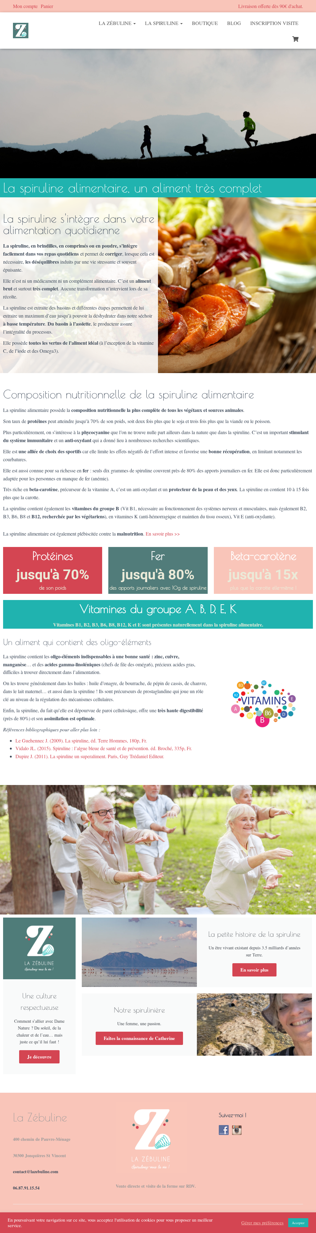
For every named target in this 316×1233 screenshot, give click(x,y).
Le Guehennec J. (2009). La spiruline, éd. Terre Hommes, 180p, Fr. (81, 740)
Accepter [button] (298, 1222)
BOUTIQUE (205, 23)
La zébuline (116, 23)
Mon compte (25, 6)
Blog (234, 23)
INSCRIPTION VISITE (274, 23)
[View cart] (295, 38)
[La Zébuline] (20, 30)
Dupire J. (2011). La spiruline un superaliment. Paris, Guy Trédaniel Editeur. (89, 756)
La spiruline (162, 23)
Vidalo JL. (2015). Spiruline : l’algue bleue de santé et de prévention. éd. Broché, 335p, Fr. (103, 748)
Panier (47, 6)
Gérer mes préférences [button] (262, 1223)
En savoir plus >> (163, 533)
